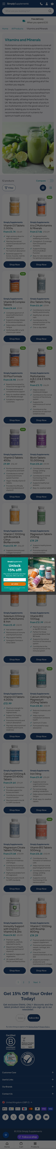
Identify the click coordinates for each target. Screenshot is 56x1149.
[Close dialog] (53, 559)
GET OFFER (14, 584)
